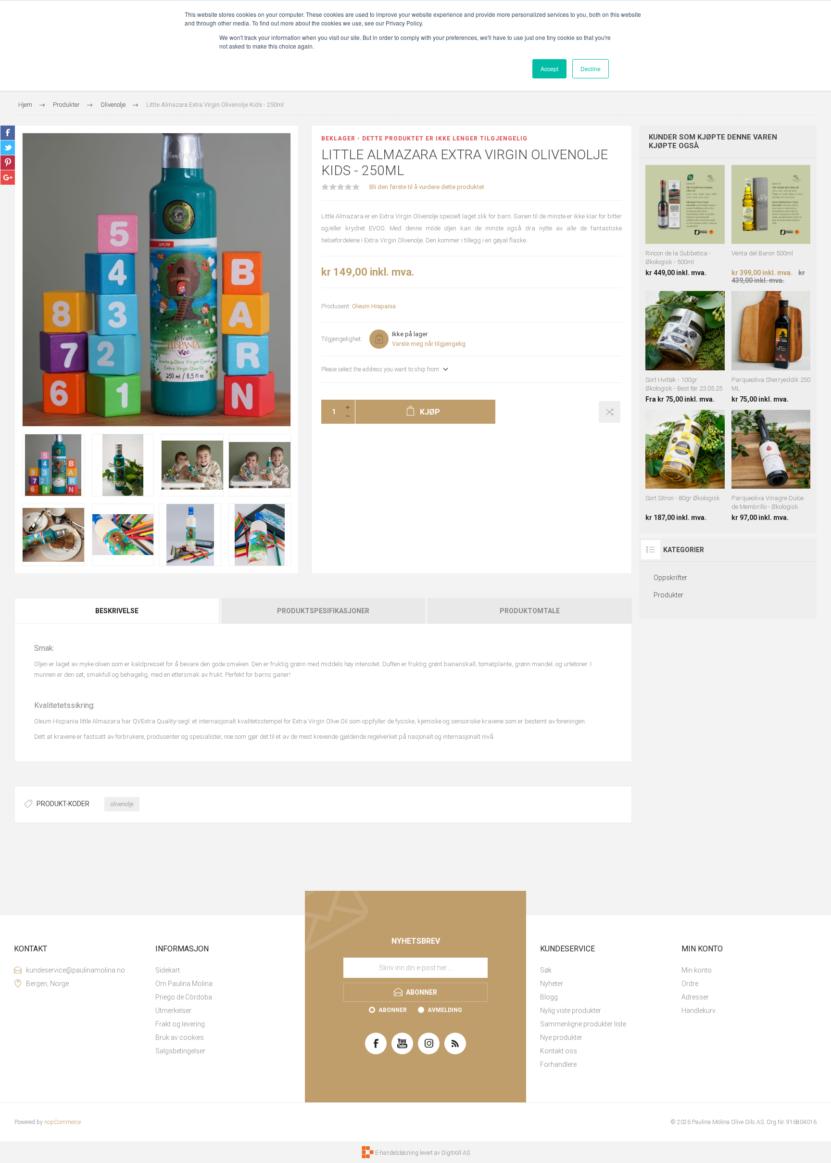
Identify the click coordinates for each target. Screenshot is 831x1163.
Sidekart (167, 970)
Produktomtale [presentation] (530, 611)
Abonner (392, 1010)
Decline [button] (590, 68)
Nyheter (551, 983)
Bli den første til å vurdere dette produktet (426, 186)
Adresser (695, 997)
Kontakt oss (558, 1051)
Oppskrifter (670, 578)
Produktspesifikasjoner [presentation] (323, 611)
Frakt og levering (180, 1024)
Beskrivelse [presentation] (116, 611)
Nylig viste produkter (570, 1010)
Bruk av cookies (179, 1037)
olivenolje (122, 804)
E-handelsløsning (396, 1153)
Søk (546, 970)
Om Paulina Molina (184, 983)
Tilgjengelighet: (341, 338)
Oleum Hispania (374, 306)
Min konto (696, 970)
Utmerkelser (173, 1010)
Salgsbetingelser (180, 1051)
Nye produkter (561, 1037)
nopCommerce (62, 1122)
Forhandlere (558, 1064)
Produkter (668, 595)
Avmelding (445, 1010)
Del (7, 133)
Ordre (689, 983)
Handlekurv (698, 1010)
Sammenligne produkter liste (583, 1024)
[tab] (117, 611)
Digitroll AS (455, 1153)
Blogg (549, 997)
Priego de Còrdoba (183, 997)
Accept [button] (549, 68)
